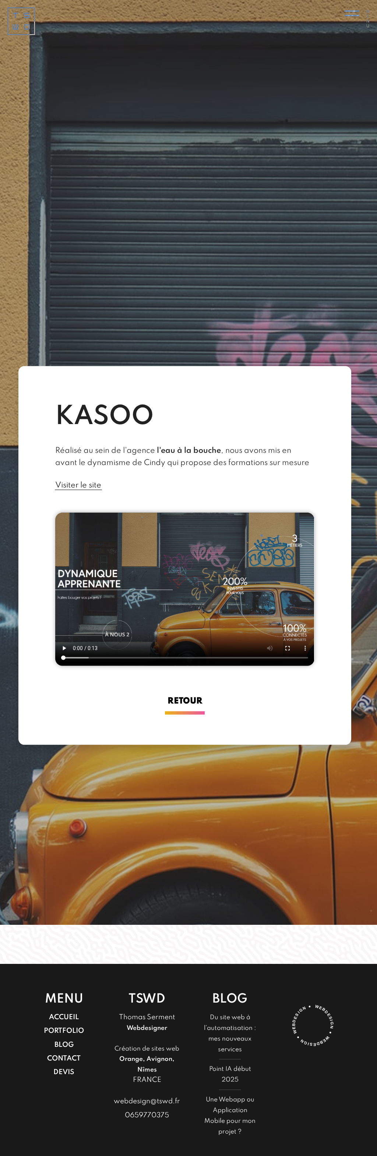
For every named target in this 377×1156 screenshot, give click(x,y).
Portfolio (64, 1030)
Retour (185, 701)
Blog (64, 1044)
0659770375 (147, 1115)
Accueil (64, 1017)
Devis (63, 1072)
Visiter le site (78, 485)
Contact (64, 1058)
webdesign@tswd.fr (147, 1101)
